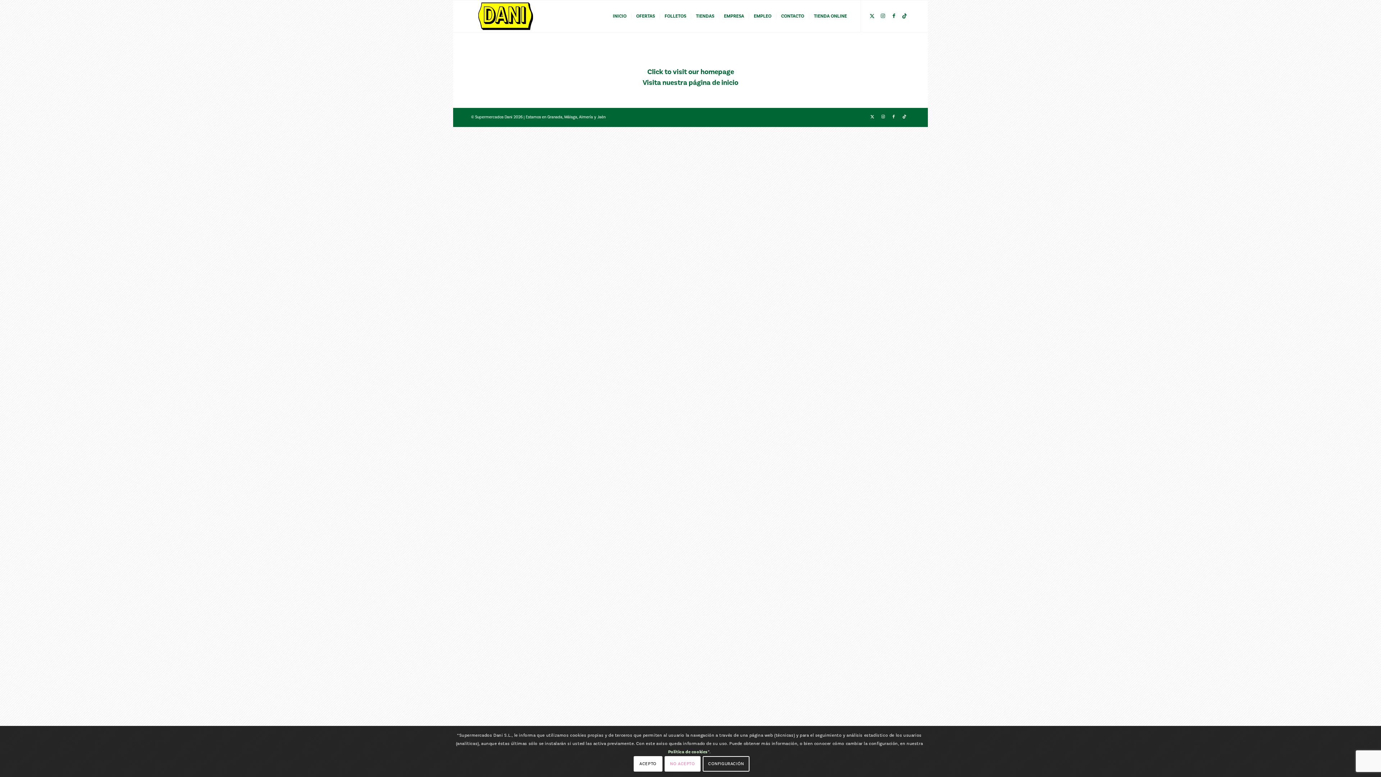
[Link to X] (872, 15)
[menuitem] (619, 16)
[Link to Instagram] (883, 15)
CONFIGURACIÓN (726, 763)
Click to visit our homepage (690, 72)
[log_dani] (505, 16)
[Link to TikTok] (904, 15)
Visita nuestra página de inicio (690, 82)
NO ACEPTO (682, 763)
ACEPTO (648, 763)
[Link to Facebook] (893, 15)
